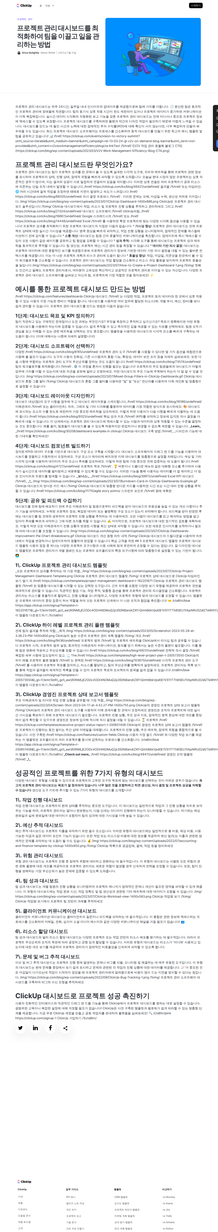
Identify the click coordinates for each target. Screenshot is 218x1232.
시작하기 (196, 5)
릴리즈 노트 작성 (75, 1203)
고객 (20, 1228)
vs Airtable (169, 1222)
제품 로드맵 (24, 1221)
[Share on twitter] (20, 1028)
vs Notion (168, 1228)
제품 (20, 1202)
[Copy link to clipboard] (65, 1028)
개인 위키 (71, 1209)
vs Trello (167, 1215)
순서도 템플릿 (121, 1203)
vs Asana (168, 1203)
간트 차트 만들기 (75, 1228)
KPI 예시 (70, 1196)
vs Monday (169, 1196)
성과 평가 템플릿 (123, 1222)
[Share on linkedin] (35, 1028)
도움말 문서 (24, 1215)
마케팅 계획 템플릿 (124, 1215)
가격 (20, 1196)
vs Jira (166, 1209)
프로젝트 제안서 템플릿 (127, 1209)
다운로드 (23, 1209)
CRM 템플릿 (121, 1196)
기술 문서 (71, 1222)
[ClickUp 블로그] (23, 5)
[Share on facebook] (50, 1028)
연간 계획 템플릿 (123, 1228)
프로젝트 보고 (73, 1215)
